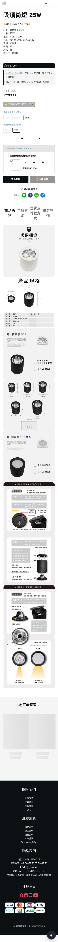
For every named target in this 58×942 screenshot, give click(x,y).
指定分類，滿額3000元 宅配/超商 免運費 (27, 82)
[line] (24, 195)
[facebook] (30, 195)
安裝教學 (29, 805)
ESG (29, 809)
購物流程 (29, 826)
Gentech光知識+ (29, 842)
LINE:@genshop (29, 867)
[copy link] (42, 195)
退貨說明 (29, 834)
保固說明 (29, 830)
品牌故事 (29, 798)
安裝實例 (29, 802)
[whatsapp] (36, 195)
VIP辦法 (29, 838)
